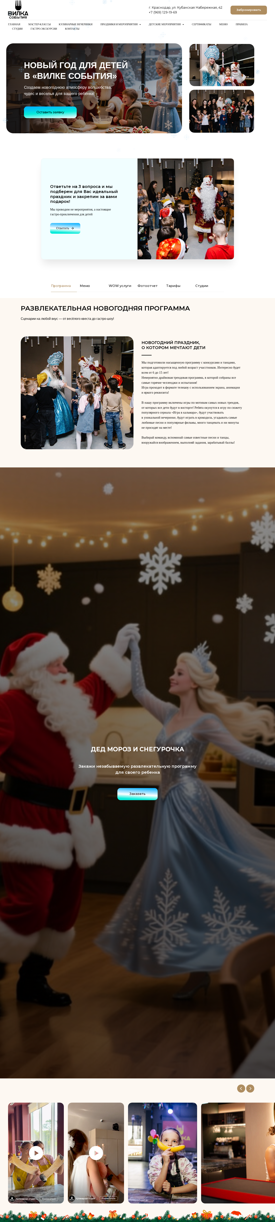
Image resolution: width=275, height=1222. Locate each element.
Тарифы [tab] (173, 286)
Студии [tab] (201, 286)
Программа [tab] (61, 286)
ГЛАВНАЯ (14, 24)
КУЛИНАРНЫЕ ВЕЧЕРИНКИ (75, 24)
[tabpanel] (137, 314)
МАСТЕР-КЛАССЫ (39, 24)
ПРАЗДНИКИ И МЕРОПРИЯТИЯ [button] (119, 24)
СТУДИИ (17, 28)
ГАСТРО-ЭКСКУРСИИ (44, 28)
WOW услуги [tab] (120, 286)
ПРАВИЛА (242, 24)
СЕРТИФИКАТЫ (201, 24)
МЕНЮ (223, 24)
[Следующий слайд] (250, 1088)
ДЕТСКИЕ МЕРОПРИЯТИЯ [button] (165, 24)
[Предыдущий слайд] (241, 1088)
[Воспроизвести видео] (36, 1153)
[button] (249, 10)
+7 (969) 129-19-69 (163, 12)
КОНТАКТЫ (72, 28)
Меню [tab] (85, 286)
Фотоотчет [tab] (148, 286)
